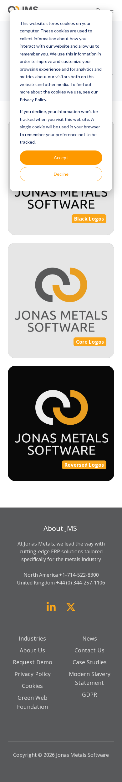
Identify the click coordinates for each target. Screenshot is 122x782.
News (89, 638)
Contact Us (89, 650)
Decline (61, 174)
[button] (111, 10)
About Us (32, 650)
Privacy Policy (32, 674)
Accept (61, 157)
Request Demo (32, 662)
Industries (32, 638)
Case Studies (90, 662)
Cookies (32, 685)
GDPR (89, 694)
